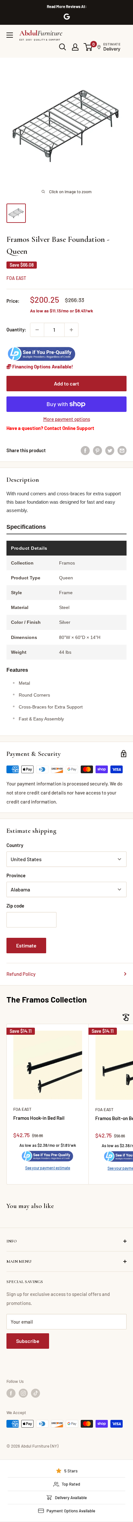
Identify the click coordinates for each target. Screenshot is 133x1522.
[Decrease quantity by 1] (37, 330)
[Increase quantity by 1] (71, 330)
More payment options (66, 419)
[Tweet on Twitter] (109, 450)
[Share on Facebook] (85, 450)
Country (14, 845)
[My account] (75, 47)
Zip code (15, 905)
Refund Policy (21, 974)
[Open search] (62, 47)
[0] (88, 47)
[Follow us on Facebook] (10, 1393)
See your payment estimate (47, 1167)
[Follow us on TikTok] (35, 1393)
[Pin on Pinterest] (97, 450)
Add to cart (66, 383)
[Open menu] (9, 35)
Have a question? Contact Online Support (50, 428)
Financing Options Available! (42, 366)
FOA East (16, 278)
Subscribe (27, 1341)
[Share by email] (122, 450)
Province (16, 875)
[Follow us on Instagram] (23, 1393)
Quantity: (16, 329)
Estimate (26, 945)
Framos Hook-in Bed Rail (39, 1118)
